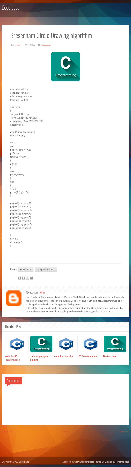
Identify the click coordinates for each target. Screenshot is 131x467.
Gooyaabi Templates (84, 462)
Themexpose (123, 462)
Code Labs (11, 7)
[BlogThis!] (23, 278)
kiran (42, 292)
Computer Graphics (46, 269)
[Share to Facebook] (31, 278)
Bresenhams (26, 269)
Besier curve (109, 356)
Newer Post (7, 431)
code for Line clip (63, 356)
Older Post (124, 431)
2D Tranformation (88, 356)
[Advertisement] (91, 8)
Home (66, 431)
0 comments (46, 45)
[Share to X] (27, 278)
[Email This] (19, 278)
